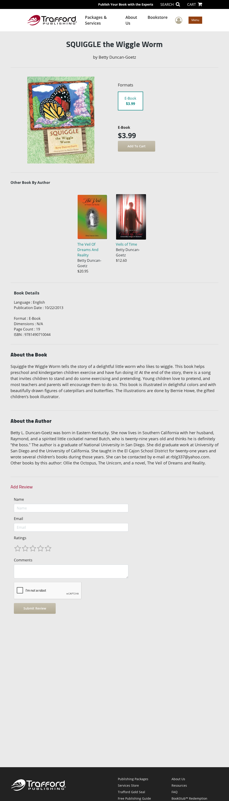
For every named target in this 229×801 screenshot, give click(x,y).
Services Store (128, 785)
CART (192, 4)
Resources (179, 785)
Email (18, 518)
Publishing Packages (133, 779)
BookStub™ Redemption (189, 798)
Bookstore (158, 17)
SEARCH (167, 4)
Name (19, 499)
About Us (131, 20)
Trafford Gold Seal (131, 792)
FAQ (175, 792)
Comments (23, 560)
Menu (195, 20)
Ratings (20, 537)
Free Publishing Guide (134, 798)
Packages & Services (96, 20)
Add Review (22, 487)
